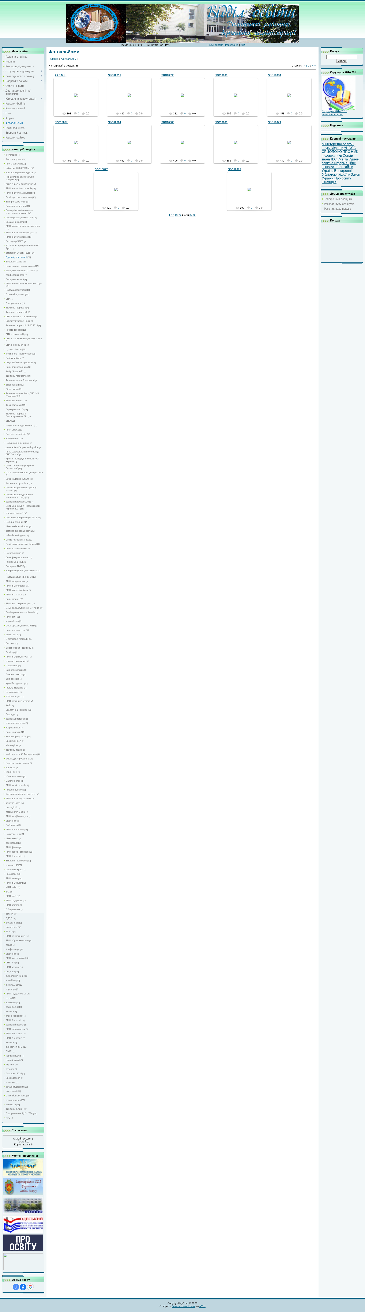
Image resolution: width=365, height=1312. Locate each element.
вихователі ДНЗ (14, 1047)
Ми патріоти (12, 745)
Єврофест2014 (14, 1073)
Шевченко (11, 820)
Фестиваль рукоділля (17, 483)
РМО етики (12, 878)
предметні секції (14, 513)
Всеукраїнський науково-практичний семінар (19, 211)
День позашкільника (16, 548)
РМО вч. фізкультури (17, 656)
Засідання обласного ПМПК (20, 270)
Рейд (8, 705)
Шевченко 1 (12, 838)
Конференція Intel (15, 275)
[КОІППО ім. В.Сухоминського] (23, 1213)
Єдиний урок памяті (16, 257)
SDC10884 (114, 122)
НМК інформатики (340, 153)
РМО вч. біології (14, 882)
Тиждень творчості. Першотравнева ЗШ (16, 415)
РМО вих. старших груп (18, 603)
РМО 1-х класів (14, 856)
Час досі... (11, 874)
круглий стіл (12, 621)
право (9, 945)
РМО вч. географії (15, 585)
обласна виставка (15, 718)
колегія (9, 914)
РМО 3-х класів (14, 1020)
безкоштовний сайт (183, 1306)
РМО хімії (11, 616)
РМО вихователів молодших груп (24, 283)
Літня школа (12, 389)
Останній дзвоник (15, 294)
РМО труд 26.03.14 (16, 993)
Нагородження (13, 553)
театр (9, 998)
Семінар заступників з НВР (20, 625)
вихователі (11, 927)
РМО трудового (14, 900)
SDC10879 (274, 122)
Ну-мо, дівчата (14, 349)
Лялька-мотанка (14, 687)
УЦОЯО (350, 148)
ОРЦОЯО (329, 151)
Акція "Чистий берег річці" (19, 184)
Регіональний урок (15, 630)
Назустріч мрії (13, 834)
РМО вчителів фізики (17, 590)
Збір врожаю (12, 679)
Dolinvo (77, 98)
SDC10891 (221, 75)
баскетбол (11, 843)
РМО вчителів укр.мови (18, 798)
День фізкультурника (17, 557)
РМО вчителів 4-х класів (19, 188)
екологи (10, 1011)
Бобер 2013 (12, 634)
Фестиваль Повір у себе (18, 353)
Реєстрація (231, 44)
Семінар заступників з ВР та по (22, 608)
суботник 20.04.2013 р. (18, 168)
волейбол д (12, 1007)
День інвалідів (13, 732)
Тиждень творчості (16, 307)
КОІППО (343, 151)
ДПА (8, 298)
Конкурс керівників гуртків (19, 172)
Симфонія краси (14, 869)
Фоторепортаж (13, 159)
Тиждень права (14, 749)
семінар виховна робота (19, 531)
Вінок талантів (13, 384)
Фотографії (11, 154)
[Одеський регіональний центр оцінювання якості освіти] (23, 1232)
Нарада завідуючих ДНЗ (19, 577)
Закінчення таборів (16, 434)
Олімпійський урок (16, 1095)
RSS (210, 44)
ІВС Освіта (339, 159)
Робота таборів (14, 330)
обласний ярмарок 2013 (18, 501)
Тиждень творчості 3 (17, 376)
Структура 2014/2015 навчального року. (334, 113)
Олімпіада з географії (17, 639)
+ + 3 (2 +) (60, 75)
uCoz (202, 1306)
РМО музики (12, 967)
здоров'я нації (13, 727)
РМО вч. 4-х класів (16, 785)
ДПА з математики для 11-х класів (24, 338)
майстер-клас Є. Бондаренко (21, 754)
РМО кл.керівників (15, 936)
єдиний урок (12, 1060)
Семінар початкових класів (20, 266)
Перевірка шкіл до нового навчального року (19, 495)
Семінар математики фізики (21, 544)
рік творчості (12, 692)
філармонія (12, 922)
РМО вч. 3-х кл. (14, 594)
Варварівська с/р (15, 409)
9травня (10, 1064)
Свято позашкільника (17, 539)
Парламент (12, 665)
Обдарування (13, 909)
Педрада (10, 714)
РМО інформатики (15, 581)
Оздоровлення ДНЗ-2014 (19, 1113)
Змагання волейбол (16, 860)
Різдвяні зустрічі (14, 789)
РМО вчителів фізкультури (20, 232)
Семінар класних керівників (20, 612)
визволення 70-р (14, 976)
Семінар (10, 652)
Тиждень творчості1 (16, 312)
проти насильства (15, 723)
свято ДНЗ (11, 807)
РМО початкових (15, 829)
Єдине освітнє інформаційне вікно (340, 163)
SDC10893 (167, 75)
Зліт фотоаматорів (16, 201)
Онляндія (329, 182)
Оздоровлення (13, 303)
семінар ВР (12, 865)
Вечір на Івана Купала (17, 479)
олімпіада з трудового (17, 758)
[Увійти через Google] (30, 1286)
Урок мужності (13, 741)
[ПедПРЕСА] (23, 1251)
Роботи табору (13, 358)
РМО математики (15, 958)
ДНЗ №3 (10, 962)
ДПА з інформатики (16, 345)
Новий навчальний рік (17, 443)
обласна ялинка (14, 776)
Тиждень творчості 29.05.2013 (22, 325)
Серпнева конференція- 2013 (21, 517)
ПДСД (9, 918)
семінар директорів (16, 661)
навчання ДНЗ (13, 1055)
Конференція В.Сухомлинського (23, 570)
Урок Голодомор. (15, 683)
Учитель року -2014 (16, 736)
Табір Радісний (14, 405)
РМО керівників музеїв (18, 701)
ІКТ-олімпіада (13, 696)
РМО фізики (12, 847)
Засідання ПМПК (15, 566)
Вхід (242, 44)
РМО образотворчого (17, 940)
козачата (10, 1082)
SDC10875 (234, 169)
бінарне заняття (14, 674)
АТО (8, 1117)
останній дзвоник (15, 1086)
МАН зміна (11, 887)
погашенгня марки (15, 812)
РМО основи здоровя (17, 851)
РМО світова (12, 905)
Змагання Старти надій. (18, 252)
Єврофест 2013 (14, 261)
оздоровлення (13, 1100)
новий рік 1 (11, 772)
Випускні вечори (14, 400)
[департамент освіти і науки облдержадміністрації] (23, 1194)
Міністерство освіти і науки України (338, 146)
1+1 (8, 891)
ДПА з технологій (15, 334)
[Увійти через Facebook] (23, 1287)
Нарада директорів (16, 290)
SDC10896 (114, 75)
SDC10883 (167, 122)
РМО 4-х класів (14, 1033)
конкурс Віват (13, 803)
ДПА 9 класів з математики (20, 316)
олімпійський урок (15, 535)
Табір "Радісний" (14, 371)
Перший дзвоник (14, 522)
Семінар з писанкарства (19, 197)
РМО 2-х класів (14, 1038)
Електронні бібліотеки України (337, 172)
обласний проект (15, 1024)
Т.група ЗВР (12, 984)
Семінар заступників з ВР (19, 217)
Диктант (10, 643)
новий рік (10, 767)
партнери (11, 989)
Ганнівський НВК (14, 562)
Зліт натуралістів (15, 670)
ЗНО (8, 421)
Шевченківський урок (17, 526)
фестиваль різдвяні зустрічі (20, 794)
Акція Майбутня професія (19, 362)
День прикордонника (17, 367)
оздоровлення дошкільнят (19, 425)
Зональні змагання (16, 206)
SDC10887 (61, 122)
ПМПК (9, 1051)
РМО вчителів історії (17, 237)
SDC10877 (101, 169)
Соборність (12, 825)
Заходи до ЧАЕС (14, 241)
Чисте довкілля (14, 163)
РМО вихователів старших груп (23, 226)
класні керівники (14, 1016)
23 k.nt (9, 931)
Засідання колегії (15, 222)
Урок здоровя (13, 1078)
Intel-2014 (11, 1104)
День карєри (12, 599)
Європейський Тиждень (18, 647)
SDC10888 (274, 75)
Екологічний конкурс (16, 710)
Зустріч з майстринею (17, 763)
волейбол (11, 980)
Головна (218, 44)
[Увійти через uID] (16, 1287)
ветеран (10, 1069)
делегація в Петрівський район (22, 447)
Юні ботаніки (12, 438)
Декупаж (10, 971)
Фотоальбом (68, 58)
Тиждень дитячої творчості (20, 380)
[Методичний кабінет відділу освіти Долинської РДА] (23, 1270)
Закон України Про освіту (341, 176)
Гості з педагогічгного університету (24, 472)
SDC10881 (221, 122)
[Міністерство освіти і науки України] (23, 1176)
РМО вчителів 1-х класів (19, 193)
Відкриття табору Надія (18, 321)
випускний (11, 1091)
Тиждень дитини (14, 1109)
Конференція (12, 949)
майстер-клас (13, 781)
